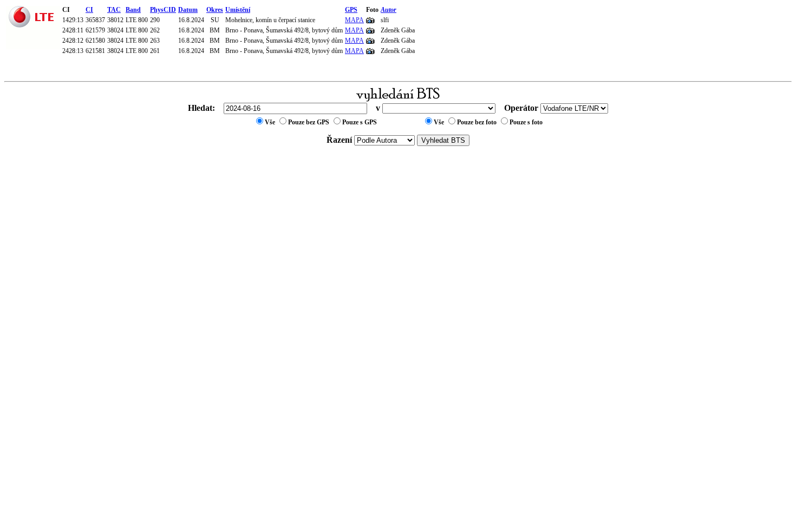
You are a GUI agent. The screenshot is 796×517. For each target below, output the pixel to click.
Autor (388, 10)
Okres (214, 10)
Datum (188, 10)
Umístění (237, 10)
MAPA (354, 20)
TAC (114, 10)
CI (89, 10)
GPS (351, 10)
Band (133, 10)
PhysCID (163, 10)
